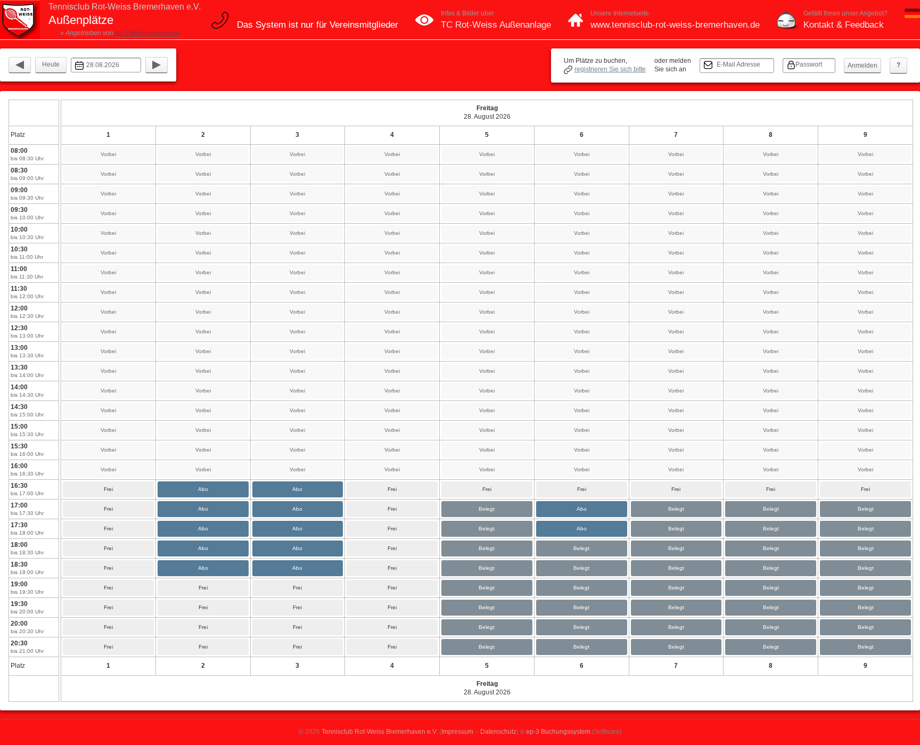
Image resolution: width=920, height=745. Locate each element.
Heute (51, 64)
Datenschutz (498, 731)
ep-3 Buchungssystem (147, 33)
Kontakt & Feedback (843, 25)
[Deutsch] (912, 16)
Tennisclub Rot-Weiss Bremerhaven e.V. (380, 731)
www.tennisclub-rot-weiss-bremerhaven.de (675, 25)
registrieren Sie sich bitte (610, 69)
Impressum (457, 731)
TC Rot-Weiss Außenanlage (496, 25)
